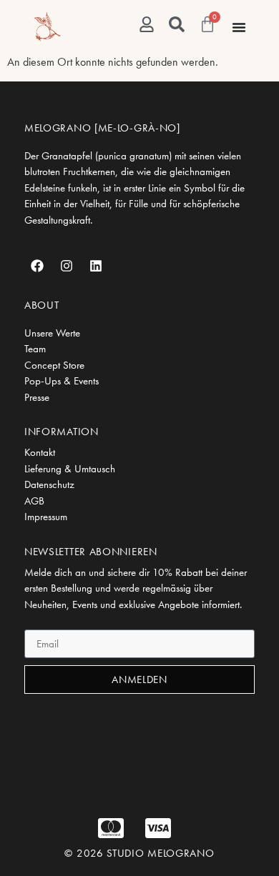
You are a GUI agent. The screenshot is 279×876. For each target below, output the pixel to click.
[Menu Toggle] (239, 27)
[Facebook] (37, 266)
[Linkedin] (96, 266)
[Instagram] (66, 266)
